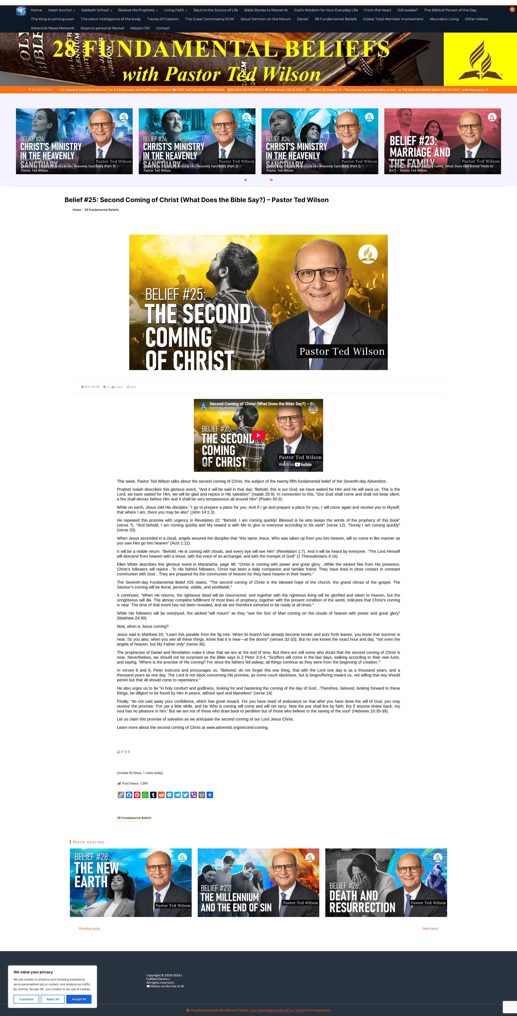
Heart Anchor (60, 10)
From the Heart (377, 10)
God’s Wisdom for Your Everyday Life (326, 10)
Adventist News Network (52, 28)
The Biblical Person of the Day (450, 10)
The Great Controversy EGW (209, 19)
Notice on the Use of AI (167, 986)
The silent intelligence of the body (111, 19)
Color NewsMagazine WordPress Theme (276, 1010)
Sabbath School (95, 10)
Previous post (89, 928)
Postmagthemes (320, 1010)
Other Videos (476, 19)
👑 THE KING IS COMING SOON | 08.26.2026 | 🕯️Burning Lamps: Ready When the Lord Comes (275, 89)
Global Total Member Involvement (393, 19)
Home (36, 10)
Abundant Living (444, 19)
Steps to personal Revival (102, 28)
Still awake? (408, 10)
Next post (430, 928)
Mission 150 (140, 28)
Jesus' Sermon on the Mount (265, 19)
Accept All (79, 999)
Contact (163, 28)
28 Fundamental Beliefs (336, 19)
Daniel (302, 19)
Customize (26, 999)
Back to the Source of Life (216, 10)
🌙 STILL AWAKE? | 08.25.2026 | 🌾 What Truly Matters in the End (386, 89)
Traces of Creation (163, 19)
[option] (124, 90)
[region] (52, 986)
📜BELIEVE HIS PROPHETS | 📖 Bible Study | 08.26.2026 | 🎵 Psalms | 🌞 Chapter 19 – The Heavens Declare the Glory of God (124, 89)
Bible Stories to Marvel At (266, 10)
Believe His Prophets (136, 10)
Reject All (53, 999)
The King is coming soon (52, 19)
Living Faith (174, 10)
